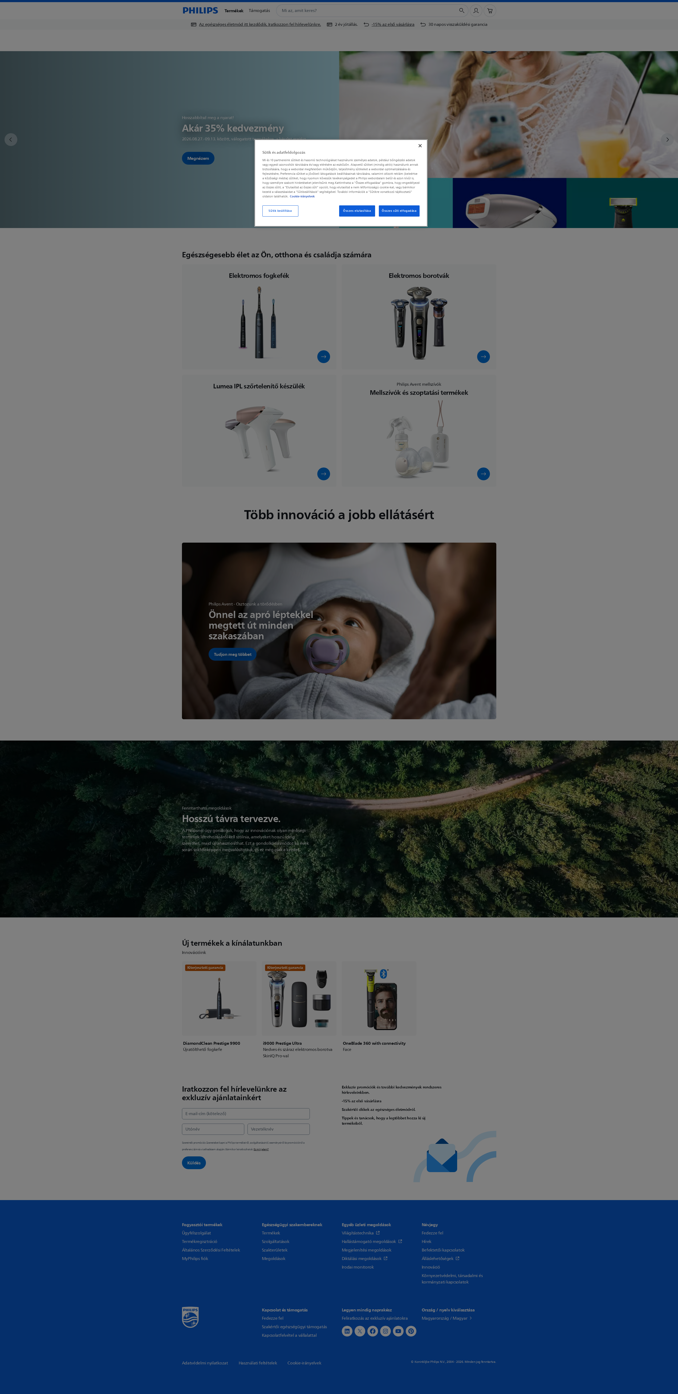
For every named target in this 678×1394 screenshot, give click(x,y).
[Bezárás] (420, 146)
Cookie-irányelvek (302, 196)
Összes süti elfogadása (399, 210)
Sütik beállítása (280, 210)
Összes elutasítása (357, 210)
